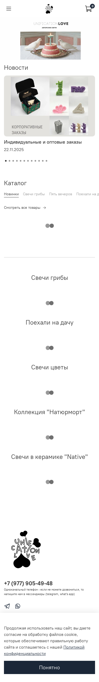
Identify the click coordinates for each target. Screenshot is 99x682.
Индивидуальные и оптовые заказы (43, 142)
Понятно (49, 667)
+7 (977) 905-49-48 (28, 583)
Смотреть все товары (22, 207)
